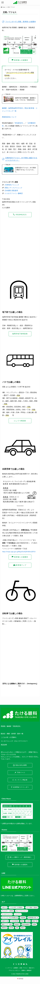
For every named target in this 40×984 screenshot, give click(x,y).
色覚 (17, 928)
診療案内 (16, 967)
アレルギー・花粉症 (7, 911)
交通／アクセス (23, 967)
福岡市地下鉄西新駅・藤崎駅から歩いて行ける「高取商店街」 (25, 99)
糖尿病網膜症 (26, 924)
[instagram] (19, 964)
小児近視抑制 (14, 921)
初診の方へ (32, 967)
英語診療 (4, 745)
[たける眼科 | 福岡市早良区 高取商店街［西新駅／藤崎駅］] (20, 2)
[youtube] (24, 964)
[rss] (26, 964)
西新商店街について (9, 117)
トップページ (8, 967)
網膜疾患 (4, 928)
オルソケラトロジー (21, 911)
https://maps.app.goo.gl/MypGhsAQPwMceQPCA (18, 551)
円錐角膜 (22, 917)
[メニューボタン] (2, 2)
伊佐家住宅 (19, 123)
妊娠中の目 (5, 921)
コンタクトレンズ (7, 914)
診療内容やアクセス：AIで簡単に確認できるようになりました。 (25, 170)
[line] (21, 964)
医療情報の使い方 (33, 917)
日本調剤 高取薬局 (11, 190)
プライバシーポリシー (14, 970)
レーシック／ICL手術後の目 (10, 917)
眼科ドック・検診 (7, 924)
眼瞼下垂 (35, 921)
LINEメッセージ (6, 895)
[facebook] (14, 964)
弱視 (22, 921)
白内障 (28, 921)
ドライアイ (18, 914)
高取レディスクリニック (13, 188)
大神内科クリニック (12, 185)
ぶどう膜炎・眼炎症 (32, 907)
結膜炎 (34, 924)
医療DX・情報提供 (26, 970)
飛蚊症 (23, 928)
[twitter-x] (16, 964)
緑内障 (11, 928)
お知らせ (4, 907)
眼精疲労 (17, 924)
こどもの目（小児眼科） (16, 907)
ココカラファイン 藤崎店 (14, 193)
